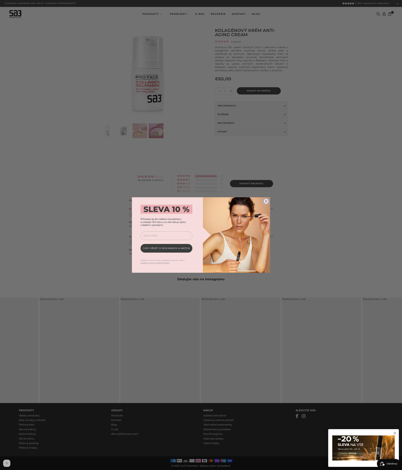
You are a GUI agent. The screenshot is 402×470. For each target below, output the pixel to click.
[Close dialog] (266, 201)
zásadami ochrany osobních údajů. (155, 263)
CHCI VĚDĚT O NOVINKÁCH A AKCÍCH (166, 248)
